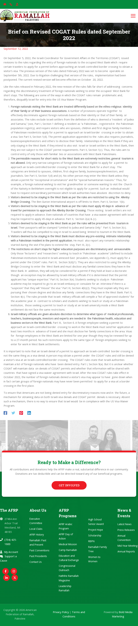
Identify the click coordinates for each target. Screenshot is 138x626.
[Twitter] (13, 413)
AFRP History (36, 534)
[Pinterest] (21, 413)
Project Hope (95, 529)
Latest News (125, 524)
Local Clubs (35, 528)
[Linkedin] (29, 413)
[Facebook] (5, 413)
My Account (11, 552)
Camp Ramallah (68, 550)
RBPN (91, 541)
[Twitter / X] (15, 577)
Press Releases (126, 530)
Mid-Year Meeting (127, 545)
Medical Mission (68, 544)
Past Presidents (38, 556)
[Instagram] (14, 571)
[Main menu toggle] (133, 16)
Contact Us (35, 562)
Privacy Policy (61, 612)
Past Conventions (39, 550)
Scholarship (94, 535)
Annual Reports (126, 551)
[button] (69, 485)
